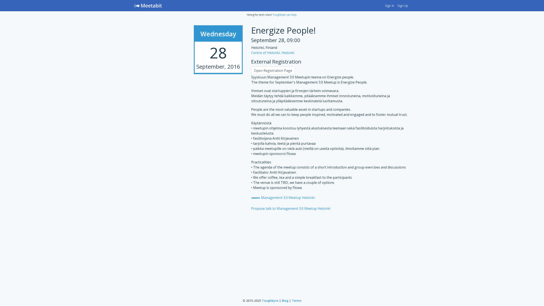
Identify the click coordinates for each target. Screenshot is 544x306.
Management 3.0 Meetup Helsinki (287, 197)
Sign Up (403, 6)
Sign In (389, 6)
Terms (296, 301)
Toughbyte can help (284, 15)
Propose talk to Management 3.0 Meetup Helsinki (290, 208)
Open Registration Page (273, 70)
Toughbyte (270, 301)
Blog (285, 301)
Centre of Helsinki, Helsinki (272, 52)
